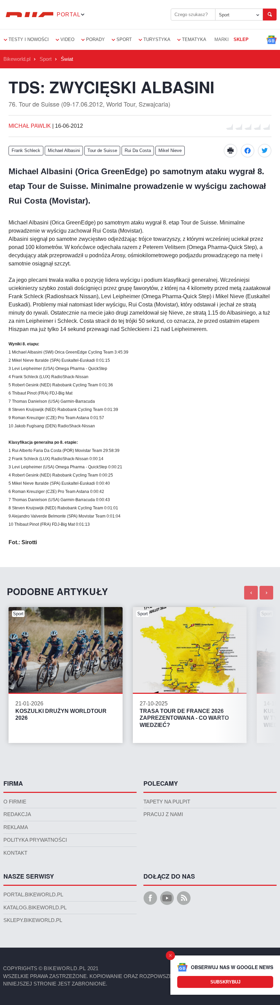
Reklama (15, 827)
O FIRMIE (14, 802)
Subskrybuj (225, 982)
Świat (67, 59)
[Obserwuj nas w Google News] (271, 40)
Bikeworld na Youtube (167, 898)
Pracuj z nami (163, 814)
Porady (95, 39)
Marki (221, 39)
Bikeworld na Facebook (150, 898)
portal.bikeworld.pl (33, 895)
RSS (184, 898)
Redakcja (17, 814)
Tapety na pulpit (166, 802)
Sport (224, 14)
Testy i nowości (29, 39)
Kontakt (15, 853)
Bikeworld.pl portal (28, 14)
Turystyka (156, 39)
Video (67, 39)
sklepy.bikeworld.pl (32, 920)
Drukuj (230, 150)
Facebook (247, 150)
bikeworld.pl (65, 968)
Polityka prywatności (35, 840)
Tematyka (194, 39)
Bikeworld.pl (16, 59)
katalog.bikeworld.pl (35, 908)
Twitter (264, 150)
